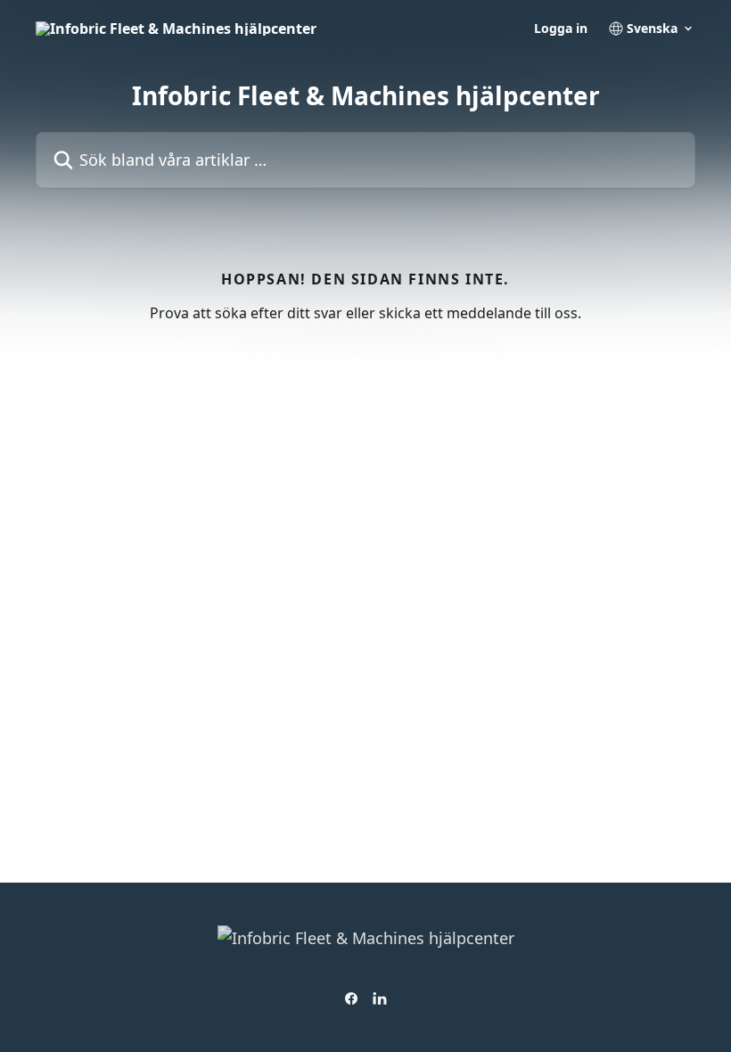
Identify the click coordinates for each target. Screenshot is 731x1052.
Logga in (560, 28)
